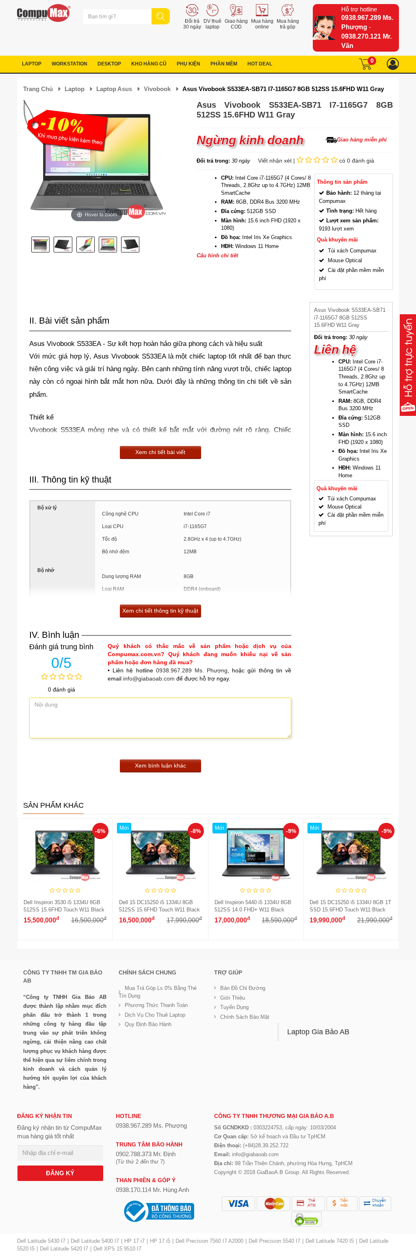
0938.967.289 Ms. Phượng (192, 670)
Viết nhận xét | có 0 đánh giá (316, 160)
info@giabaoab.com (149, 678)
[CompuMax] (44, 13)
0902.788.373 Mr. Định (146, 1153)
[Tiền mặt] (342, 1203)
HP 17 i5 (160, 1241)
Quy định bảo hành (148, 1024)
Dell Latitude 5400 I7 (95, 1241)
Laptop (74, 88)
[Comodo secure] (306, 1219)
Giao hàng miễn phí (362, 140)
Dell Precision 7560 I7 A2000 (209, 1241)
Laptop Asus (114, 88)
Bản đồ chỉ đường (242, 988)
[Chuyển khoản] (375, 1203)
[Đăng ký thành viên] (393, 64)
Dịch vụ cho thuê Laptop (155, 1015)
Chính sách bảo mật (244, 1017)
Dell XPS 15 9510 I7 (117, 1249)
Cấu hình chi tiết (217, 255)
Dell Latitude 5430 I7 (41, 1241)
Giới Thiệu (232, 998)
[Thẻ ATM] (308, 1203)
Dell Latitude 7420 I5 (330, 1241)
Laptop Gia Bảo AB (318, 1032)
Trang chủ (38, 88)
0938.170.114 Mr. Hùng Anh (152, 1189)
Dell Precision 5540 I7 (274, 1241)
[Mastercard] (273, 1203)
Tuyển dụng (234, 1007)
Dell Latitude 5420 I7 (64, 1249)
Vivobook (157, 88)
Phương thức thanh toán (156, 1005)
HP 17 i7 (134, 1241)
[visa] (238, 1203)
